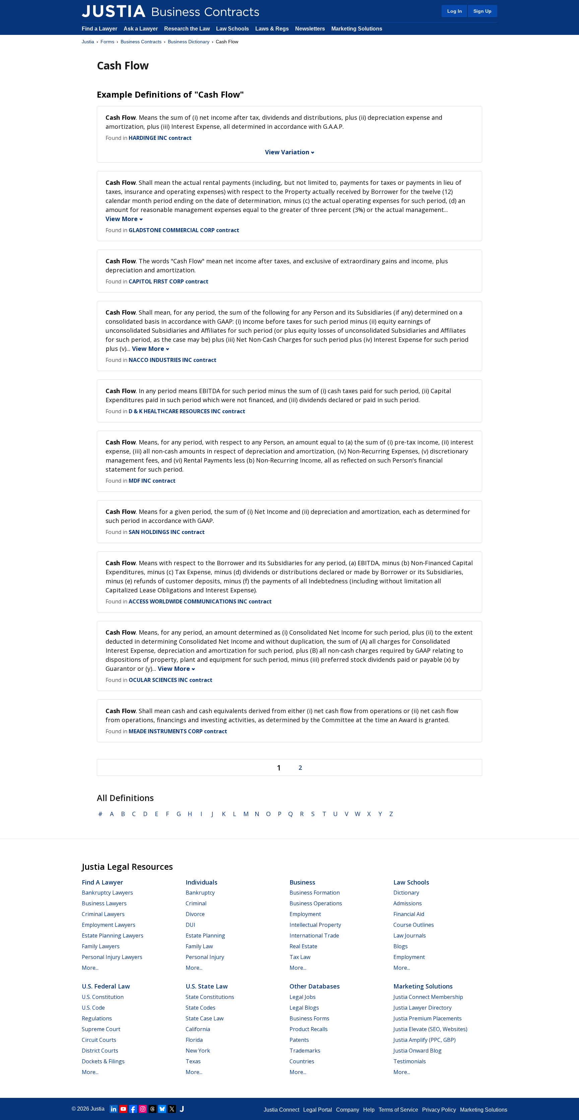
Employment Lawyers (108, 924)
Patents (299, 1040)
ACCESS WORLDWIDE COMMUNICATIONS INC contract (200, 601)
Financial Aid (408, 914)
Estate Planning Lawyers (112, 935)
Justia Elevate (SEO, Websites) (430, 1029)
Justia (88, 41)
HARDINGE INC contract (160, 138)
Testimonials (409, 1061)
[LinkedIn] (114, 1109)
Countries (302, 1061)
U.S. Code (93, 1007)
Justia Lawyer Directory (422, 1007)
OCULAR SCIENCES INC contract (170, 680)
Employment (305, 914)
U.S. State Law (207, 986)
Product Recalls (309, 1029)
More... (90, 967)
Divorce (195, 914)
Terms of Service (398, 1110)
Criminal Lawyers (103, 914)
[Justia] (113, 11)
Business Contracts (141, 41)
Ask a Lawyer (141, 29)
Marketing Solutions (356, 29)
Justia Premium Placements (427, 1018)
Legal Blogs (304, 1007)
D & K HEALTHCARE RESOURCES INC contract (187, 411)
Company (347, 1110)
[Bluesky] (162, 1109)
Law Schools (232, 29)
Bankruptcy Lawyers (107, 892)
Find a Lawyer (99, 29)
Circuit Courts (99, 1040)
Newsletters (310, 29)
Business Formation (315, 892)
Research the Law (187, 29)
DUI (190, 924)
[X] (172, 1109)
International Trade (314, 935)
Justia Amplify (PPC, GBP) (424, 1040)
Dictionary (406, 892)
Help (369, 1110)
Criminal (196, 903)
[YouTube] (123, 1109)
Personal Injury (205, 957)
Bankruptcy (200, 892)
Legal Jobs (303, 997)
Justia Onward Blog (417, 1050)
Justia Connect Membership (428, 997)
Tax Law (300, 957)
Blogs (400, 946)
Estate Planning (205, 935)
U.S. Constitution (103, 997)
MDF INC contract (152, 480)
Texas (193, 1061)
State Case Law (204, 1018)
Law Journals (409, 935)
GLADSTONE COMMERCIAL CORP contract (184, 230)
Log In (454, 11)
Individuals (201, 882)
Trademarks (305, 1050)
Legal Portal (317, 1110)
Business (302, 882)
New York (198, 1050)
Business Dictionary (188, 41)
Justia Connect (281, 1110)
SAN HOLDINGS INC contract (167, 532)
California (198, 1029)
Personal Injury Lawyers (112, 957)
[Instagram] (143, 1109)
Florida (194, 1040)
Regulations (97, 1018)
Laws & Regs (272, 29)
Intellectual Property (315, 924)
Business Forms (309, 1018)
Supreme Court (101, 1029)
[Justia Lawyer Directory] (182, 1109)
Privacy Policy (439, 1110)
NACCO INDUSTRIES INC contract (172, 360)
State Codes (200, 1007)
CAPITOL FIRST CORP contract (168, 281)
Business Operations (316, 903)
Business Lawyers (104, 903)
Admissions (407, 903)
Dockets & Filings (103, 1061)
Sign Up (482, 11)
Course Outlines (413, 924)
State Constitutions (210, 997)
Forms (107, 41)
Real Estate (303, 946)
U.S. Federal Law (106, 986)
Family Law (199, 946)
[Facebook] (133, 1109)
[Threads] (152, 1109)
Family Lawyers (101, 946)
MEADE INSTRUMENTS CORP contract (178, 731)
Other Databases (315, 986)
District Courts (100, 1050)
